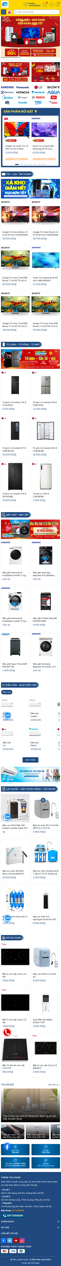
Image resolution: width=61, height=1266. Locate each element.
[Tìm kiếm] (16, 11)
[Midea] (7, 97)
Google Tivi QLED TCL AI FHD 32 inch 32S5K (16, 147)
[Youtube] (15, 1240)
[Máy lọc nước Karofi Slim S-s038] (15, 899)
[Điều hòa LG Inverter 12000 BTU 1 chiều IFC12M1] (7, 734)
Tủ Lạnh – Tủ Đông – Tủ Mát (23, 344)
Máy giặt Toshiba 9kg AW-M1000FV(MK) (45, 619)
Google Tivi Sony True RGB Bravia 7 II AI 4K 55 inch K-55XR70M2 (14, 325)
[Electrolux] (7, 92)
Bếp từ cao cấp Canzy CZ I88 (14, 1021)
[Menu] (3, 11)
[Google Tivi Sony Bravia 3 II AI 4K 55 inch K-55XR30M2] (15, 215)
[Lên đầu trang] (56, 1241)
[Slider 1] (30, 36)
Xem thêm (30, 760)
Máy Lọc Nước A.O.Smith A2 (44, 975)
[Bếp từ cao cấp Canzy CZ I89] (15, 957)
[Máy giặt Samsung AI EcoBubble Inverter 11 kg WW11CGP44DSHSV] (15, 555)
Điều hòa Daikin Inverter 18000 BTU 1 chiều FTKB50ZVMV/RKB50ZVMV (34, 744)
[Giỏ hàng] (57, 4)
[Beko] (38, 102)
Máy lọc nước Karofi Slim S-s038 (15, 918)
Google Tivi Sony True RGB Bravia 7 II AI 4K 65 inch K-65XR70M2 (45, 325)
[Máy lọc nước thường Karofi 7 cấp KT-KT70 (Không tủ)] (45, 854)
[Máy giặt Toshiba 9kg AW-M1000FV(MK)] (45, 601)
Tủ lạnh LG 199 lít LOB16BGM (41, 495)
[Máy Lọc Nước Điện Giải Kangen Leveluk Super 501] (15, 808)
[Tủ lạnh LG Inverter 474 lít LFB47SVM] (45, 385)
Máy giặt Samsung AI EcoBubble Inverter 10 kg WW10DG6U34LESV (14, 619)
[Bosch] (38, 97)
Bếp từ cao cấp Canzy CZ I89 (14, 975)
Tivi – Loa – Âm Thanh (18, 174)
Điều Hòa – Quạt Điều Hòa (21, 685)
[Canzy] (53, 102)
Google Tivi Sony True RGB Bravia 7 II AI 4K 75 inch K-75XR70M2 (14, 279)
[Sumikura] (7, 102)
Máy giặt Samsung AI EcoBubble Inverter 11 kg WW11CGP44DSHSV (14, 574)
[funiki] (22, 102)
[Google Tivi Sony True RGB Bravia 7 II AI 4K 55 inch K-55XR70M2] (15, 306)
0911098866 (35, 5)
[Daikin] (38, 92)
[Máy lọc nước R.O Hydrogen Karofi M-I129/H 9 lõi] (45, 899)
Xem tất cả (53, 1084)
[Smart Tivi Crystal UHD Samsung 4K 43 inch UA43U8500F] (44, 130)
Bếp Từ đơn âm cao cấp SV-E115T (13, 1066)
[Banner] (15, 72)
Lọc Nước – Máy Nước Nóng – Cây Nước (31, 789)
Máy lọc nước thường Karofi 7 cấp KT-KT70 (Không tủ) (46, 872)
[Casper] (22, 97)
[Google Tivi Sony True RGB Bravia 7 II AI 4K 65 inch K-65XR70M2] (45, 306)
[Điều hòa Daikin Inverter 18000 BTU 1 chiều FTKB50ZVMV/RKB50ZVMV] (35, 734)
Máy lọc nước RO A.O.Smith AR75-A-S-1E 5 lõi (45, 826)
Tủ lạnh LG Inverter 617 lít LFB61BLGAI (14, 449)
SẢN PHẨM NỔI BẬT (19, 111)
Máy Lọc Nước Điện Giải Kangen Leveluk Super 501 (15, 826)
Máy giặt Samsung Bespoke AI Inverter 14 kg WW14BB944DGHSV (45, 665)
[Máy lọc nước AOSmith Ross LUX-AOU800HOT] (15, 854)
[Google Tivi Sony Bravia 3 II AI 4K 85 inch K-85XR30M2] (45, 215)
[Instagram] (22, 1240)
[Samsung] (7, 87)
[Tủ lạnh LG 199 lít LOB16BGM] (45, 477)
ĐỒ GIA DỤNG (13, 937)
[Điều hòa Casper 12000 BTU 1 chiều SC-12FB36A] (35, 704)
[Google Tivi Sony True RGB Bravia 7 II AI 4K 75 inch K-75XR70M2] (15, 261)
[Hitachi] (22, 92)
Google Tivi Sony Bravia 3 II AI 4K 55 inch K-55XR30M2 (15, 233)
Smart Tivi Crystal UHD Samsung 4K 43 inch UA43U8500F (43, 147)
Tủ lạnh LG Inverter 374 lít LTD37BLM (14, 403)
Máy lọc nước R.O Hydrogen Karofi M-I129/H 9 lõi (45, 918)
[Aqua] (53, 92)
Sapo (37, 1263)
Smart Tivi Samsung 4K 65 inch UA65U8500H (45, 279)
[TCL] (53, 97)
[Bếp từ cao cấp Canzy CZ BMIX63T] (45, 1048)
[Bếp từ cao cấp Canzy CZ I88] (15, 1002)
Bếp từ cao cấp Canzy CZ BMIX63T (45, 1066)
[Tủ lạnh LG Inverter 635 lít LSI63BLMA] (45, 431)
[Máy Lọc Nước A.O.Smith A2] (45, 957)
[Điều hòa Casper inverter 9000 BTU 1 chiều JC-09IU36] (7, 704)
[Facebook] (3, 1240)
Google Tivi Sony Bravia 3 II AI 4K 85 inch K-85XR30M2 (45, 233)
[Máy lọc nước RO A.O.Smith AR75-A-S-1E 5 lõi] (45, 808)
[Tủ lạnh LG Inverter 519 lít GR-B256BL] (15, 477)
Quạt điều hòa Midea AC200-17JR (42, 1021)
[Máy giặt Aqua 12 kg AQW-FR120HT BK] (15, 647)
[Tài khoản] (51, 4)
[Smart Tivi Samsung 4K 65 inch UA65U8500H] (45, 261)
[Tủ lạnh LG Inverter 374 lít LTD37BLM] (15, 385)
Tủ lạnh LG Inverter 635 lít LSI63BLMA (45, 449)
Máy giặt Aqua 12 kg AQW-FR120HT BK (15, 665)
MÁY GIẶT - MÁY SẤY (17, 514)
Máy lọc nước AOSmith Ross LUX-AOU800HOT (13, 872)
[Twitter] (9, 1240)
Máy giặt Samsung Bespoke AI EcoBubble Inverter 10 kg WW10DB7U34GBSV (43, 574)
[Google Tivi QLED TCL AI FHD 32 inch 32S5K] (17, 130)
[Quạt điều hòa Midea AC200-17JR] (45, 1002)
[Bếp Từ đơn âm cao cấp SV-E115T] (15, 1048)
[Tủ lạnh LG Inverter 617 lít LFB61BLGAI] (15, 431)
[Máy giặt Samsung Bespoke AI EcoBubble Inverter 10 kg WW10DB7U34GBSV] (45, 555)
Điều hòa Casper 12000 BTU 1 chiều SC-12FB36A (34, 715)
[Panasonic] (22, 87)
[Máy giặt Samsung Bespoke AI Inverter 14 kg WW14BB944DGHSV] (45, 647)
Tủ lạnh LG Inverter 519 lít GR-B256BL (14, 495)
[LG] (38, 87)
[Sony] (53, 87)
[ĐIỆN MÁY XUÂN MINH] (10, 4)
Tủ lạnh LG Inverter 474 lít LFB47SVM (45, 403)
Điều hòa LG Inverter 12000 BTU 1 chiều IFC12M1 (7, 744)
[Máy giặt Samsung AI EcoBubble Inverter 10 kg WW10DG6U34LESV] (15, 601)
